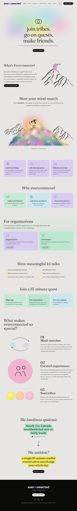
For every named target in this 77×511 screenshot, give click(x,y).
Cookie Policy (39, 502)
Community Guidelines (47, 502)
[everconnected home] (12, 3)
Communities (43, 3)
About (29, 3)
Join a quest (68, 3)
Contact (54, 3)
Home (24, 3)
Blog (49, 3)
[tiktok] (42, 500)
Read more (10, 247)
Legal (29, 502)
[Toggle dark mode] (60, 3)
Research (35, 3)
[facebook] (35, 500)
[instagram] (38, 500)
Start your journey (11, 85)
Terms (35, 502)
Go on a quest (38, 50)
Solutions (26, 502)
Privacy (32, 502)
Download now (38, 494)
